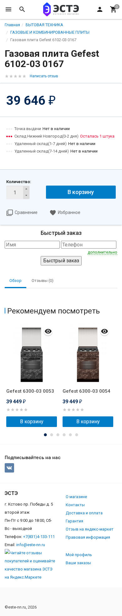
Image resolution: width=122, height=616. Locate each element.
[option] (33, 375)
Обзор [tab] (15, 280)
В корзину (81, 192)
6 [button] (77, 435)
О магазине (76, 496)
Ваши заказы (78, 562)
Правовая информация (88, 537)
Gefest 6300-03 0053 (30, 391)
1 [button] (45, 435)
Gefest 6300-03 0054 (86, 391)
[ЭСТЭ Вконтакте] (9, 468)
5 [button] (70, 435)
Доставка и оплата (84, 513)
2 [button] (51, 435)
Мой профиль (79, 554)
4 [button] (64, 435)
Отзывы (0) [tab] (42, 280)
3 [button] (58, 435)
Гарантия (74, 521)
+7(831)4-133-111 (39, 536)
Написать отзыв (44, 76)
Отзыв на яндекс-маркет (90, 529)
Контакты (75, 504)
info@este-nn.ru (30, 544)
